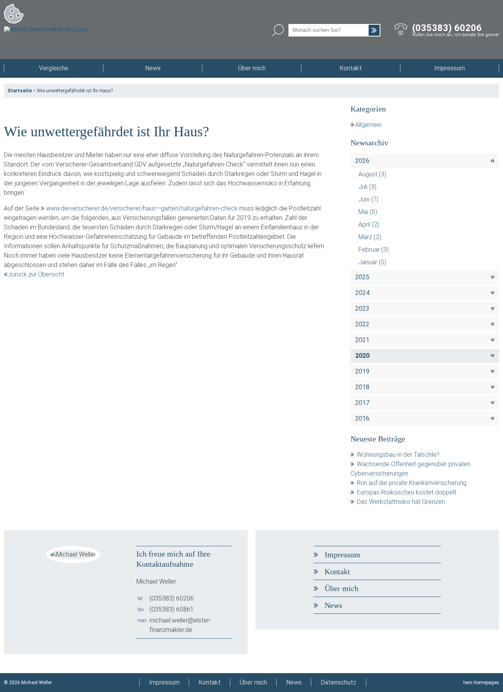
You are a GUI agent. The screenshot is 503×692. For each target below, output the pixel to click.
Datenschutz (338, 682)
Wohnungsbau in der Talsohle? (398, 454)
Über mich (252, 68)
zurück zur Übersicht (36, 274)
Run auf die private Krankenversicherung (411, 483)
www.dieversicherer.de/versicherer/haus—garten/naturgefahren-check (142, 208)
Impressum (449, 68)
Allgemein (368, 124)
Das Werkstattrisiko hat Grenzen (401, 501)
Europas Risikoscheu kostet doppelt (406, 492)
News (153, 68)
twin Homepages (481, 682)
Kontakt (351, 68)
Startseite (19, 90)
